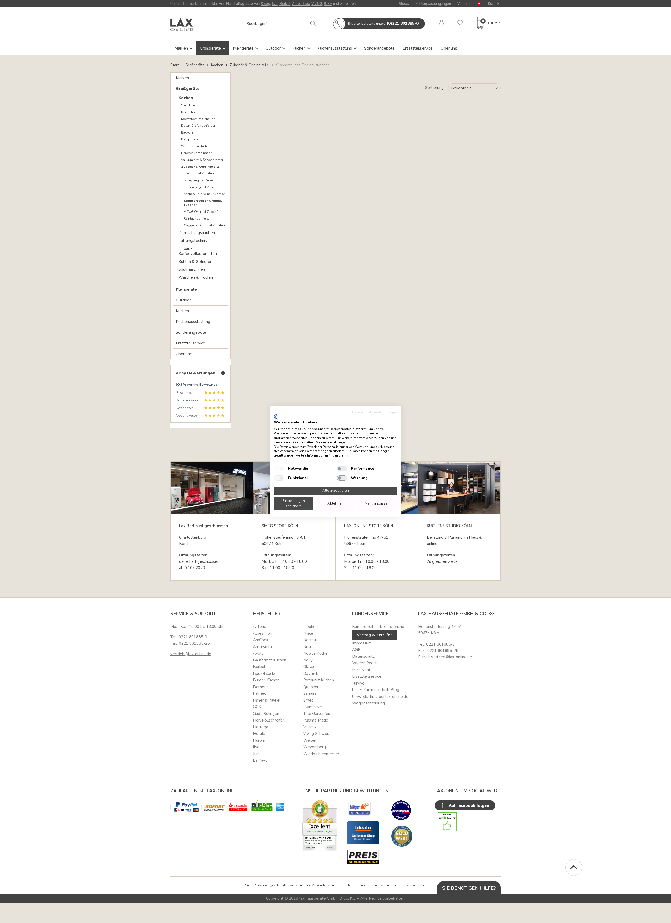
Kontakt (494, 3)
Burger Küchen (266, 680)
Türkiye (358, 683)
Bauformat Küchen (269, 660)
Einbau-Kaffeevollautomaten (197, 251)
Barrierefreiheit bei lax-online (378, 626)
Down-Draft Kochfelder (198, 126)
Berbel (284, 3)
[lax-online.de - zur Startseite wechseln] (181, 24)
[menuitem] (281, 23)
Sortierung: (435, 87)
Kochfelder (189, 112)
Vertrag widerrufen (375, 635)
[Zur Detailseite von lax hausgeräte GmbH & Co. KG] (401, 836)
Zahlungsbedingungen (433, 3)
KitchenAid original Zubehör (204, 194)
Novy (308, 660)
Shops (404, 3)
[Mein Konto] (442, 23)
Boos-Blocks (264, 673)
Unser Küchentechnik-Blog (375, 689)
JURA (328, 3)
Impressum (362, 643)
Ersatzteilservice (418, 48)
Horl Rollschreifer (268, 720)
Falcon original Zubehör (201, 187)
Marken (181, 48)
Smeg (265, 3)
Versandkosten (323, 885)
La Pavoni (261, 760)
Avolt (258, 653)
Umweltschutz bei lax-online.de (380, 696)
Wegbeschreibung (368, 703)
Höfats (259, 733)
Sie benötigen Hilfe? (469, 888)
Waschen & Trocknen (197, 277)
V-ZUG (316, 3)
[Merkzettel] (460, 23)
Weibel (309, 740)
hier (346, 455)
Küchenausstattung (335, 48)
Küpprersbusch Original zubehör (203, 203)
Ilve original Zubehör (199, 173)
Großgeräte (211, 48)
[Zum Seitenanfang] (573, 867)
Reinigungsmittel (196, 218)
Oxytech (310, 673)
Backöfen (188, 132)
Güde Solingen (266, 713)
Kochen (185, 97)
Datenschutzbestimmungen (374, 412)
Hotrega (260, 727)
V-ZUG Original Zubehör (201, 212)
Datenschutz (363, 656)
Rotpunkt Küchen (318, 680)
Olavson (310, 666)
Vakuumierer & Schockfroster (202, 160)
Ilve (275, 3)
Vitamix (310, 727)
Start (174, 64)
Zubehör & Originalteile (200, 167)
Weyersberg (314, 747)
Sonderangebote (379, 48)
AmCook (260, 640)
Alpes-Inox (301, 3)
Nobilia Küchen (316, 653)
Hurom (259, 740)
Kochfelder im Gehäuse (198, 119)
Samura (310, 693)
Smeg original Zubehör (201, 180)
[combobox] (281, 23)
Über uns (449, 48)
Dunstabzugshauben (196, 232)
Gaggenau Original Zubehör (204, 225)
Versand (463, 3)
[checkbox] (279, 468)
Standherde (189, 105)
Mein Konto (362, 669)
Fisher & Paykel (266, 700)
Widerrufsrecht (365, 663)
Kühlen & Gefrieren (195, 261)
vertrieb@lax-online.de (190, 653)
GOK (257, 706)
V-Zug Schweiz (316, 733)
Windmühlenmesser (321, 753)
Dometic (260, 686)
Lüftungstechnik (192, 240)
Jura (256, 753)
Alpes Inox (262, 633)
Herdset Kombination (197, 153)
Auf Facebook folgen (468, 805)
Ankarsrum (262, 646)
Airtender (261, 626)
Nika (307, 646)
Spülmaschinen (191, 269)
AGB (356, 649)
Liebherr (310, 626)
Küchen (300, 48)
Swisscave (312, 706)
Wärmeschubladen (195, 146)
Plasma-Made (315, 720)
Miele (308, 633)
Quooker (310, 686)
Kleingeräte (244, 48)
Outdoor (274, 48)
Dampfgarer (190, 139)
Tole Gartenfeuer (318, 713)
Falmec (259, 693)
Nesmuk (310, 640)
